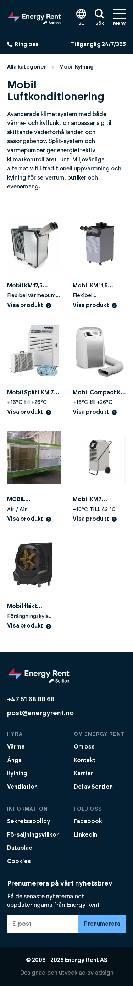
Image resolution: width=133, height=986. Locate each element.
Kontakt (84, 760)
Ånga (14, 760)
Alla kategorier (26, 67)
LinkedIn (85, 835)
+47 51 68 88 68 (31, 699)
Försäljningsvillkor (33, 835)
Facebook (88, 821)
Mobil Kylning (76, 67)
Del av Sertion (93, 787)
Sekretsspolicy (28, 821)
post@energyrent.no (40, 713)
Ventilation (22, 787)
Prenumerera (102, 924)
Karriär (83, 773)
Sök (99, 23)
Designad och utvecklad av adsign (66, 973)
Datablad (20, 848)
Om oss (84, 747)
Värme (16, 747)
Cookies (19, 861)
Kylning (17, 773)
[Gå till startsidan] (34, 17)
